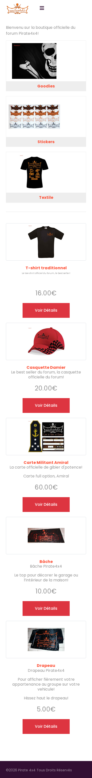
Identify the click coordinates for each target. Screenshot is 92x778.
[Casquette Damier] (46, 326)
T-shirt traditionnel (46, 268)
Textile (46, 197)
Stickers (46, 142)
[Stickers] (46, 117)
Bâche (46, 561)
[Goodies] (46, 61)
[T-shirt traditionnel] (46, 226)
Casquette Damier (46, 367)
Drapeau (46, 665)
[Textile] (46, 172)
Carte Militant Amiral (46, 462)
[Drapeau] (46, 624)
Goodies (46, 86)
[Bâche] (46, 520)
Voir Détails (46, 310)
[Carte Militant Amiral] (46, 421)
